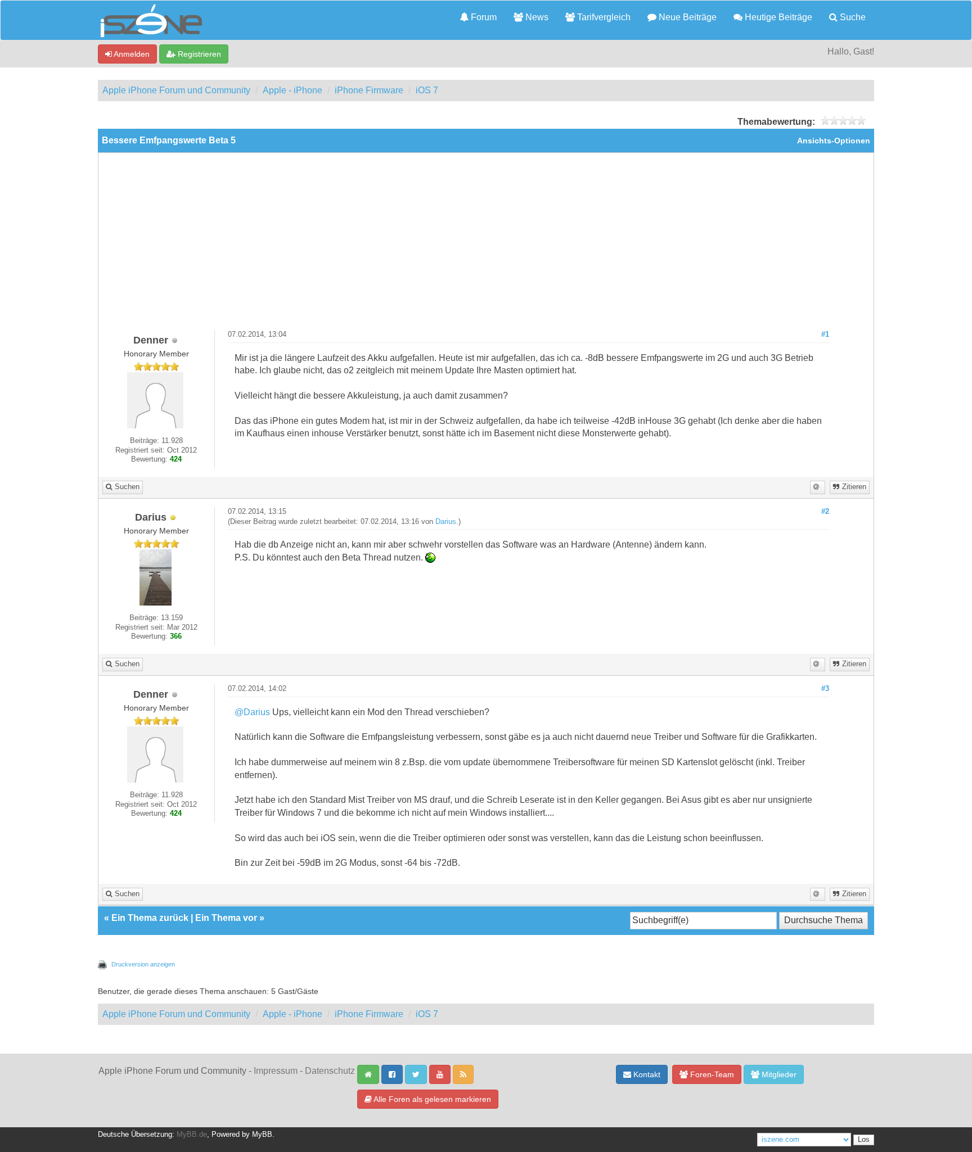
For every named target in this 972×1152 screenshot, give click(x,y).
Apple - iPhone (292, 90)
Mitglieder (777, 1074)
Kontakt (645, 1074)
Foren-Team (711, 1074)
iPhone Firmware (369, 90)
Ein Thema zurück (149, 918)
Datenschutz (330, 1071)
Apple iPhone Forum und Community (176, 90)
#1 (825, 334)
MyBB (262, 1135)
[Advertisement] (486, 245)
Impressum (276, 1071)
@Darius (252, 712)
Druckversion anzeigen (143, 964)
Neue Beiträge (686, 17)
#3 (825, 689)
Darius (445, 522)
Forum (483, 17)
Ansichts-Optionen (833, 141)
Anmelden (131, 53)
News (535, 17)
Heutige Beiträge (777, 17)
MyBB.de (192, 1135)
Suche (852, 17)
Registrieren (198, 53)
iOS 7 (427, 90)
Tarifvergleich (603, 17)
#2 (825, 512)
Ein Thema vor (226, 918)
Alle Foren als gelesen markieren (431, 1099)
